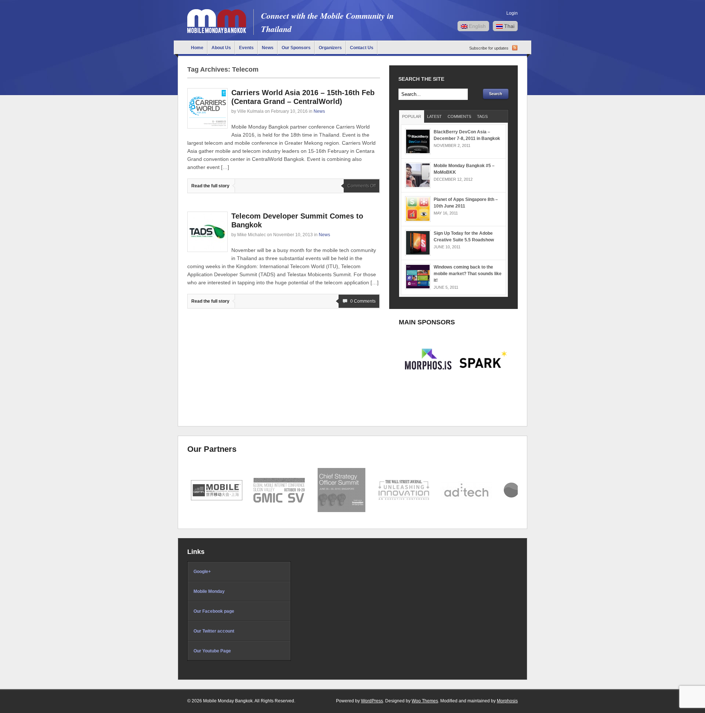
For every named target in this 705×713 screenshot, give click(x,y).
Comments (459, 116)
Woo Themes (425, 700)
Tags (482, 116)
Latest (434, 116)
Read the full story (210, 185)
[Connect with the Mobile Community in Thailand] (216, 31)
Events (246, 47)
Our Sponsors (296, 47)
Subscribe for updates (489, 48)
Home (197, 47)
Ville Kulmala (250, 111)
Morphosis (507, 700)
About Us (221, 47)
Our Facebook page (214, 611)
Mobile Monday (209, 591)
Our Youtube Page (212, 650)
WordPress (372, 700)
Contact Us (361, 47)
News (268, 47)
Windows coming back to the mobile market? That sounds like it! (468, 273)
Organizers (330, 47)
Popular (411, 116)
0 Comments (363, 301)
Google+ (202, 571)
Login (512, 13)
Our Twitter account (214, 631)
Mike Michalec (251, 234)
